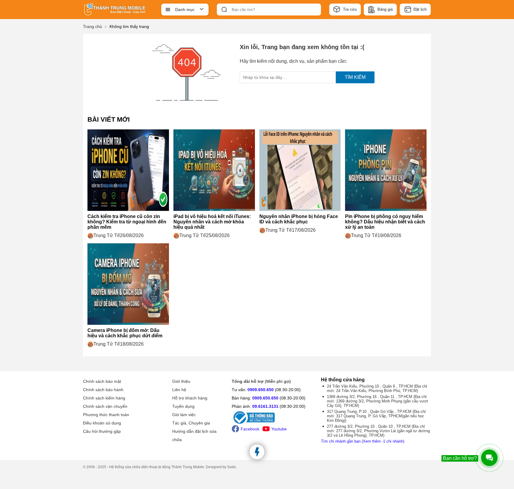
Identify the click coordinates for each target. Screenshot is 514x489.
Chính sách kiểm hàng (104, 398)
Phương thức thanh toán (106, 414)
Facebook (250, 429)
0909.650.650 (260, 389)
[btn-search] (224, 9)
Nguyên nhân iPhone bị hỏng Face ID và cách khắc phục (298, 219)
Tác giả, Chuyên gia (191, 423)
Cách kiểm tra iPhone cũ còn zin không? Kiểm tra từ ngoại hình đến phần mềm (126, 222)
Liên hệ (179, 389)
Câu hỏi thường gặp (102, 431)
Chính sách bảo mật (102, 381)
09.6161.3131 (265, 406)
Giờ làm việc (184, 414)
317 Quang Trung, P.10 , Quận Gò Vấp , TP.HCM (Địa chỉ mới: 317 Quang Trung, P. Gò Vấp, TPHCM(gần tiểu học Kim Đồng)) (376, 416)
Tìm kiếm (355, 77)
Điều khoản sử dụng (102, 423)
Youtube (279, 429)
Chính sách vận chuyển (105, 406)
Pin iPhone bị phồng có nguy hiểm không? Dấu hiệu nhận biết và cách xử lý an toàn (385, 222)
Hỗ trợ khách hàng (189, 398)
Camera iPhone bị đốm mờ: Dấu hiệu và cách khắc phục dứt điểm (124, 333)
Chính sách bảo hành (103, 389)
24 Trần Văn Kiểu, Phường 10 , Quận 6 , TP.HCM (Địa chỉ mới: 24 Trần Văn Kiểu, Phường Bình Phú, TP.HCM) (377, 388)
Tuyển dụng (183, 406)
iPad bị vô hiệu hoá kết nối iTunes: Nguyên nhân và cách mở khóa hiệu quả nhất (212, 222)
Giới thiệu (181, 381)
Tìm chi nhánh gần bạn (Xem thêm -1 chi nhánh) (362, 441)
